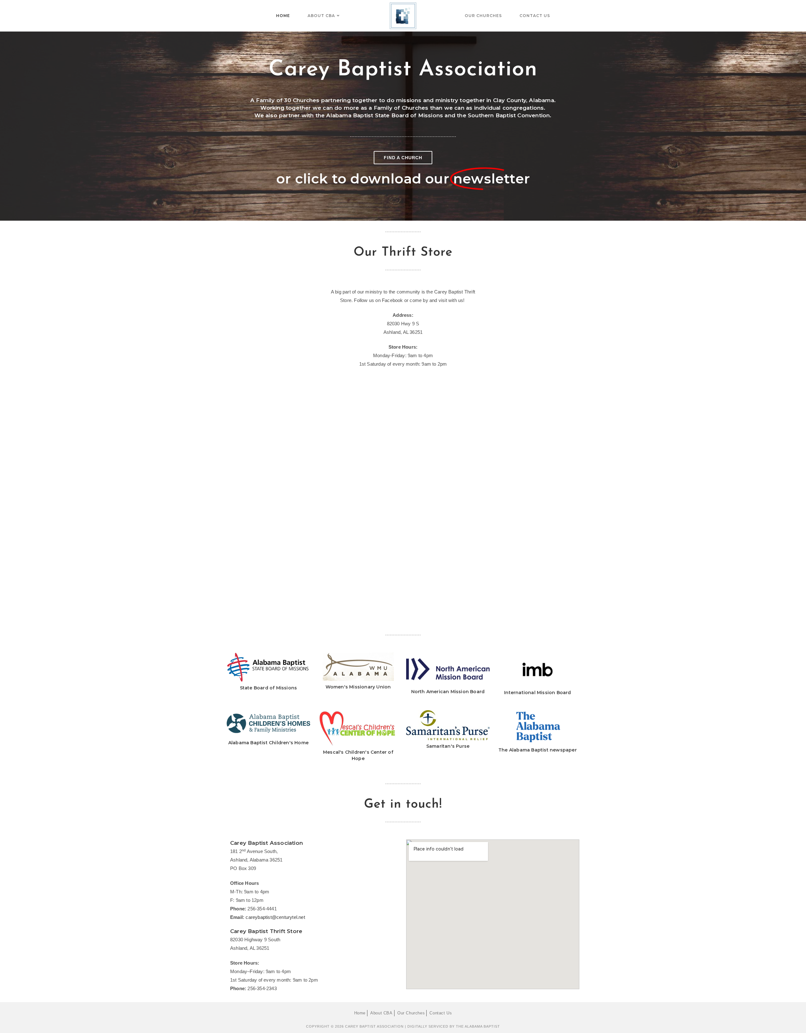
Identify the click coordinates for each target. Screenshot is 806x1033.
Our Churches (411, 1013)
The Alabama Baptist (478, 1026)
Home (360, 1013)
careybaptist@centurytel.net (275, 917)
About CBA (381, 1013)
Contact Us (440, 1013)
